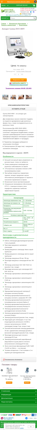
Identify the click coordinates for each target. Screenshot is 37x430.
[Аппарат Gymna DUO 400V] (18, 60)
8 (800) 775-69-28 (25, 10)
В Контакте (26, 418)
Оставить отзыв (18, 109)
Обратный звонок (22, 5)
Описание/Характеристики (18, 105)
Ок (31, 426)
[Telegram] (31, 12)
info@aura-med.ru (27, 13)
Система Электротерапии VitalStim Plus (27, 376)
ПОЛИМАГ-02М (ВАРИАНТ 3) (10, 376)
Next (33, 97)
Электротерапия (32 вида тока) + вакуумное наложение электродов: (18, 147)
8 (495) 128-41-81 (25, 8)
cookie (22, 428)
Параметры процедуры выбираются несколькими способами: (15, 143)
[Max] (33, 12)
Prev (1, 97)
